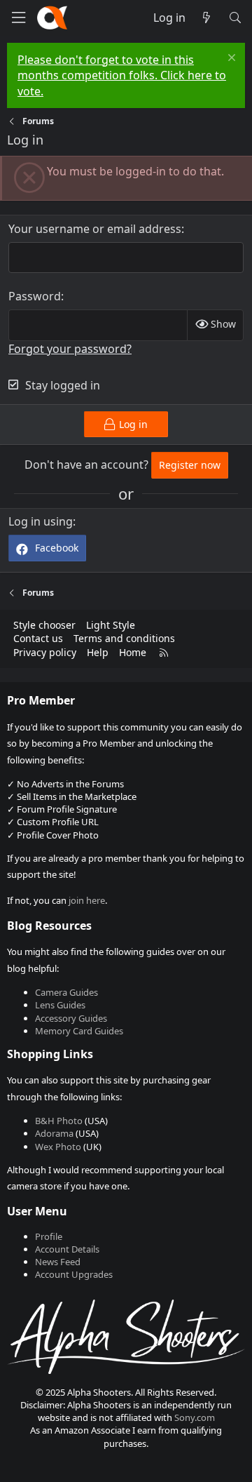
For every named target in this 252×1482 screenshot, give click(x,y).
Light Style (110, 625)
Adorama (54, 1133)
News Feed (57, 1261)
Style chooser (44, 625)
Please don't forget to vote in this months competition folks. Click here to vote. (122, 75)
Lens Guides (60, 1005)
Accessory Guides (71, 1018)
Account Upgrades (74, 1274)
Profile (48, 1236)
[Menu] (18, 18)
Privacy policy (44, 652)
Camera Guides (66, 992)
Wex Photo (58, 1146)
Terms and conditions (124, 638)
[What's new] (206, 17)
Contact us (38, 638)
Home (132, 652)
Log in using (40, 521)
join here (87, 900)
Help (97, 652)
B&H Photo (59, 1120)
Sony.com (194, 1417)
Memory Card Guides (79, 1030)
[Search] (234, 17)
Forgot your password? (70, 348)
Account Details (67, 1249)
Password (34, 296)
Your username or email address (94, 228)
